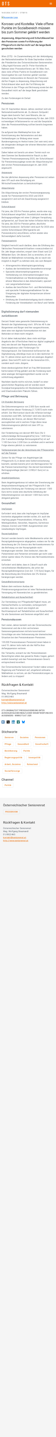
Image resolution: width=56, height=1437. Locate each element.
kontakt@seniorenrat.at (13, 700)
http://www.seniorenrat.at (14, 703)
